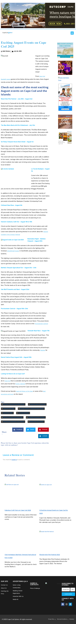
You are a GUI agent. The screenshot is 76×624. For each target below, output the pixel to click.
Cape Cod (7, 381)
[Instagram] (66, 604)
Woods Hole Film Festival (37, 421)
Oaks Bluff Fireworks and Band (36, 417)
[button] (72, 33)
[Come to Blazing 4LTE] (65, 97)
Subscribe (68, 594)
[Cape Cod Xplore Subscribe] (65, 79)
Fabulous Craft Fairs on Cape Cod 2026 (18, 510)
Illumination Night (8, 413)
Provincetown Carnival (41, 324)
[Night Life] (65, 68)
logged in (14, 460)
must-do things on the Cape (24, 391)
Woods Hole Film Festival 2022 (49, 555)
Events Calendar (20, 384)
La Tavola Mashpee (23, 413)
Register (42, 350)
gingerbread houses (13, 251)
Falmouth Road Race (8, 408)
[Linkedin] (70, 604)
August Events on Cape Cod (38, 404)
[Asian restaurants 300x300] (65, 138)
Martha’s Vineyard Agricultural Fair (13, 417)
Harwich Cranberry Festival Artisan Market (32, 408)
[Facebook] (62, 604)
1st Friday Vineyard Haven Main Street (13, 404)
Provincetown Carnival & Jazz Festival (13, 421)
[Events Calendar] (65, 122)
